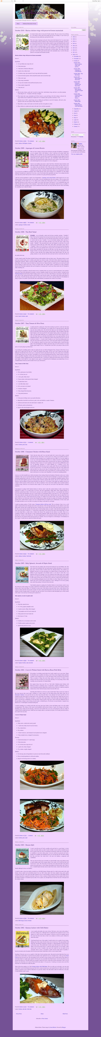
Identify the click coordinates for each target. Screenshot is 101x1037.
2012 (74, 50)
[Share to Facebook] (43, 141)
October (30, 143)
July (75, 113)
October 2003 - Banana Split (24, 845)
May (75, 117)
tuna (26, 444)
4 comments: (31, 442)
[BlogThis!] (40, 141)
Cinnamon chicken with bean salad (43, 504)
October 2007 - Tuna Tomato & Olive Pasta (29, 323)
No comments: (31, 141)
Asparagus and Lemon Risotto (49, 177)
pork (24, 837)
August (76, 111)
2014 (74, 45)
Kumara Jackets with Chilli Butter (39, 966)
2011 (74, 52)
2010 (74, 54)
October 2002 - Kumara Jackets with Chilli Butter (31, 928)
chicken (20, 143)
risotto (28, 224)
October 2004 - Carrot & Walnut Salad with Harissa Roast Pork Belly (38, 670)
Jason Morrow (53, 1027)
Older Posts (65, 1013)
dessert (25, 920)
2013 (74, 47)
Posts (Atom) (45, 1018)
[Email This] (39, 141)
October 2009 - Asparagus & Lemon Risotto (30, 148)
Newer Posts (19, 1013)
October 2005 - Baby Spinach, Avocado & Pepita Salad (33, 563)
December (76, 56)
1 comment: (30, 835)
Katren (80, 143)
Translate (81, 136)
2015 (74, 43)
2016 (74, 41)
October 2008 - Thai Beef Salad (25, 232)
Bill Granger (21, 920)
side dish (31, 662)
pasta (24, 444)
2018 (74, 39)
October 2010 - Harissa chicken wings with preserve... (78, 64)
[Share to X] (42, 141)
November (76, 58)
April (75, 119)
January (76, 126)
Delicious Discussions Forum (29, 23)
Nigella (20, 662)
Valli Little (28, 556)
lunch (20, 316)
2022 (74, 36)
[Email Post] (36, 141)
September (76, 108)
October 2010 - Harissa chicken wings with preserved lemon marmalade (39, 30)
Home (18, 23)
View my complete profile (76, 154)
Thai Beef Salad (18, 273)
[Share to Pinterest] (44, 141)
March (75, 122)
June (75, 115)
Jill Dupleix (24, 143)
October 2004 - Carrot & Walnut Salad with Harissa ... (78, 96)
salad (26, 316)
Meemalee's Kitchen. (19, 694)
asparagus (21, 224)
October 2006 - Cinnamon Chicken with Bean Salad (32, 452)
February (76, 124)
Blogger (64, 1027)
